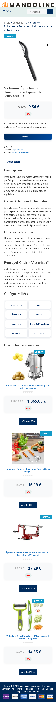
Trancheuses (39, 333)
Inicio (7, 22)
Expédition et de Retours (28, 691)
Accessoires (16, 305)
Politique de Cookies (44, 689)
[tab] (28, 162)
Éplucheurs (19, 22)
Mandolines (16, 324)
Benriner (39, 305)
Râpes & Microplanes (39, 324)
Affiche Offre (28, 421)
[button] (47, 45)
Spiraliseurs (16, 333)
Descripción (13, 161)
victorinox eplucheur (20, 152)
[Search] (50, 11)
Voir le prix (27, 136)
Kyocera (39, 314)
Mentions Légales (25, 689)
